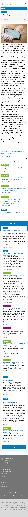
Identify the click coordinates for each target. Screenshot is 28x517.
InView (2, 484)
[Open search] (25, 4)
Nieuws (12, 148)
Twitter (6, 462)
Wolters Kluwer (4, 486)
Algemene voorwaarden (21, 509)
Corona (8, 156)
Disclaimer (4, 509)
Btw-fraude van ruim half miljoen (11, 212)
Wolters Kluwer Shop (6, 488)
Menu (4, 8)
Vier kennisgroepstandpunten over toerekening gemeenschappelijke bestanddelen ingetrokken (11, 201)
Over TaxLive (4, 473)
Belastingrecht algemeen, (13, 151)
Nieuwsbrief (7, 460)
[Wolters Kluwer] (6, 4)
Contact (3, 475)
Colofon (3, 476)
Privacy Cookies (11, 509)
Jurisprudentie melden (6, 471)
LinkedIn (7, 464)
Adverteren (3, 478)
